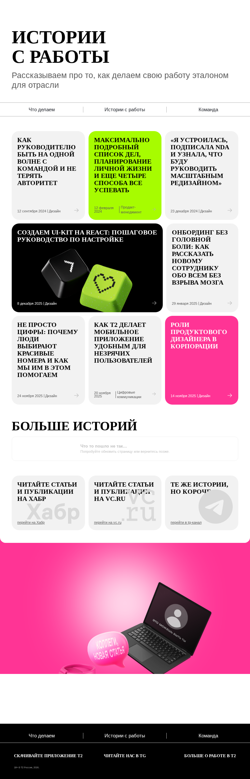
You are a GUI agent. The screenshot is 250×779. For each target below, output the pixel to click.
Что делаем (42, 109)
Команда (208, 109)
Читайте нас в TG (125, 756)
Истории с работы (124, 109)
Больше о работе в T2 (210, 756)
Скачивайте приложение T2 (48, 756)
